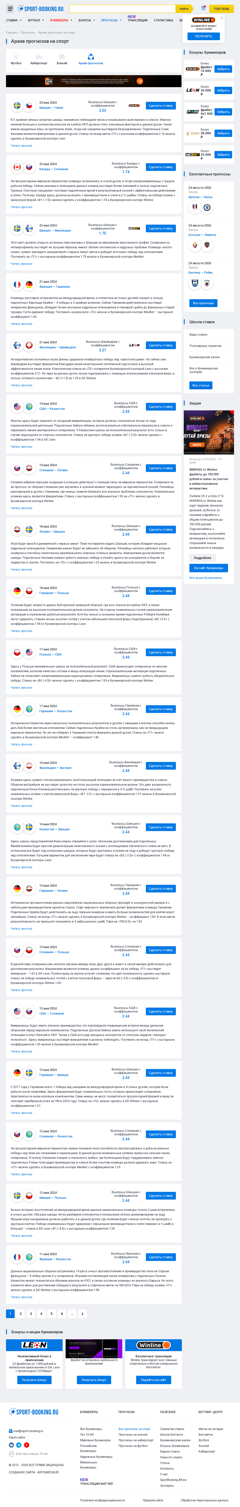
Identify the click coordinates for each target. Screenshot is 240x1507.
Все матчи (206, 1434)
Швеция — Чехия (51, 107)
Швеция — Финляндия (55, 230)
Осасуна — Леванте (202, 235)
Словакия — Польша (54, 952)
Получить (203, 36)
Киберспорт (207, 1451)
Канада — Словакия (53, 169)
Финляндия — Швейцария (57, 347)
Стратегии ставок (172, 1429)
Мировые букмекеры (95, 1440)
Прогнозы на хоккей (132, 1434)
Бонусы (85, 20)
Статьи (165, 1463)
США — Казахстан (52, 409)
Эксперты (167, 1485)
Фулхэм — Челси (200, 197)
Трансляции (138, 20)
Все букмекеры (91, 1429)
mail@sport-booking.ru (28, 1431)
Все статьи (201, 385)
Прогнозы (110, 20)
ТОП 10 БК (221, 9)
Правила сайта (153, 1500)
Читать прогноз (21, 145)
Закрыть (221, 18)
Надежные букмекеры (96, 1457)
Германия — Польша (54, 593)
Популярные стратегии (205, 346)
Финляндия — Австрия (55, 768)
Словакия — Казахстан (55, 1136)
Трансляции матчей (96, 1484)
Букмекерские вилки (204, 357)
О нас (164, 1474)
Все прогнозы (203, 303)
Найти (184, 9)
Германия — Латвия (53, 890)
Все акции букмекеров (205, 578)
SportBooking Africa (173, 1480)
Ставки (12, 20)
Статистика (163, 20)
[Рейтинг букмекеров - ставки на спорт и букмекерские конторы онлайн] (41, 8)
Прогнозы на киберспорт (136, 1440)
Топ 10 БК (87, 1434)
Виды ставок (198, 334)
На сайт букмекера (208, 568)
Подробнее (202, 558)
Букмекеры (60, 20)
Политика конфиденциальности (102, 1500)
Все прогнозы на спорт (134, 1429)
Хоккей (204, 1446)
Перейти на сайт (153, 1380)
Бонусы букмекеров (174, 1446)
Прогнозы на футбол (133, 1446)
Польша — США (50, 654)
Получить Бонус (34, 1380)
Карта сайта (17, 1437)
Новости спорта (171, 1457)
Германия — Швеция (53, 1075)
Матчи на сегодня (211, 1429)
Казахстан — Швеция (54, 829)
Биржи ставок (170, 1451)
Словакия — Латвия (53, 470)
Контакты (167, 1468)
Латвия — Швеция (52, 531)
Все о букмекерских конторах (203, 370)
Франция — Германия (54, 286)
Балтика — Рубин (200, 272)
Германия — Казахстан (55, 711)
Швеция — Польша (52, 1198)
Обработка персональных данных (204, 1500)
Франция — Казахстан (55, 1259)
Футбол (34, 20)
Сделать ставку (161, 105)
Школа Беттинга (171, 1434)
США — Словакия (51, 1013)
